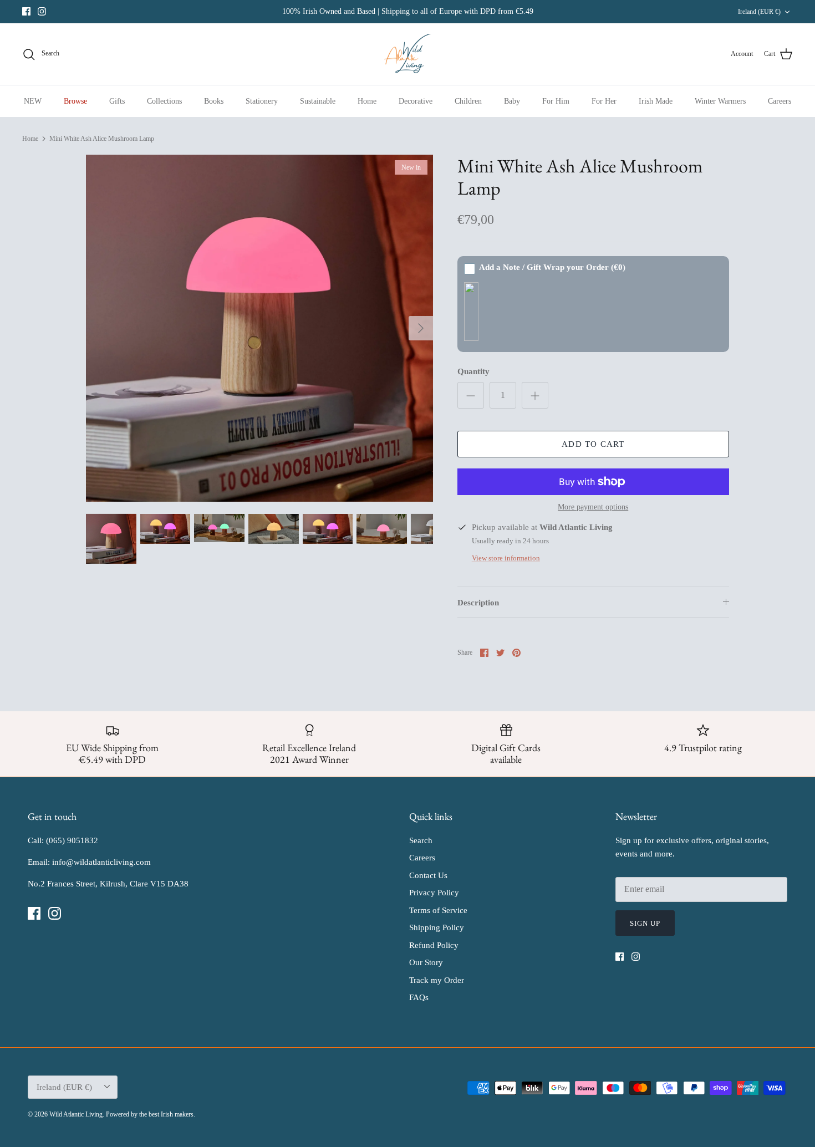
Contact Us (428, 875)
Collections (164, 101)
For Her (604, 101)
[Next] (421, 328)
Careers (779, 101)
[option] (259, 328)
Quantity (473, 371)
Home (367, 101)
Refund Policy (434, 945)
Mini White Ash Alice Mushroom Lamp (101, 138)
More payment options (593, 507)
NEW (33, 101)
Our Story (426, 962)
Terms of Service (438, 910)
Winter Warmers (720, 101)
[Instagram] (42, 11)
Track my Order (436, 980)
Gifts (117, 101)
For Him (555, 101)
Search (420, 840)
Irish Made (656, 101)
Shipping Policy (436, 927)
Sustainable (317, 101)
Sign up (645, 923)
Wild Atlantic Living (76, 1114)
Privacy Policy (434, 892)
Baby (512, 101)
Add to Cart (593, 444)
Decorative (415, 101)
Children (468, 101)
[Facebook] (26, 11)
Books (213, 101)
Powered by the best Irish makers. (150, 1114)
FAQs (419, 997)
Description (478, 602)
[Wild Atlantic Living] (407, 54)
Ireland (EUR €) (759, 12)
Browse (75, 101)
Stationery (262, 101)
